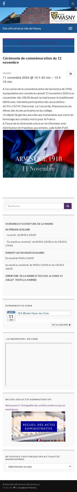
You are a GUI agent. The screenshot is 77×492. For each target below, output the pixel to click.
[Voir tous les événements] (70, 73)
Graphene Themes (27, 487)
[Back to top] (68, 483)
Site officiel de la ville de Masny (22, 28)
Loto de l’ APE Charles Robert (40, 42)
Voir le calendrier (60, 324)
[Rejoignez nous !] (4, 3)
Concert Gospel (37, 49)
